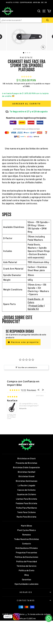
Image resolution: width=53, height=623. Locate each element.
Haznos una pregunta (24, 342)
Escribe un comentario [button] (27, 367)
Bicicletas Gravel (26, 476)
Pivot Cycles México (26, 530)
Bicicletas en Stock (26, 458)
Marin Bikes (26, 525)
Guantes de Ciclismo (26, 494)
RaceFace (26, 57)
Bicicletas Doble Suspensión (26, 467)
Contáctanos (26, 600)
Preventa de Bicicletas (26, 463)
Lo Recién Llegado (26, 485)
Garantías (26, 579)
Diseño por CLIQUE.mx (26, 618)
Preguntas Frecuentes (26, 552)
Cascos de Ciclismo (26, 490)
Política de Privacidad (26, 561)
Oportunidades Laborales (26, 584)
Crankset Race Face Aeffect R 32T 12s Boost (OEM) (11, 416)
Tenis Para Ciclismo (26, 512)
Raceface (12, 400)
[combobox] (21, 20)
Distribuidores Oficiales (26, 548)
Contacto (26, 543)
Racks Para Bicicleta (26, 516)
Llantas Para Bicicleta (26, 499)
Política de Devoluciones (26, 557)
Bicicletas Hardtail (26, 472)
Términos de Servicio (26, 566)
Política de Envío (26, 570)
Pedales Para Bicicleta (26, 503)
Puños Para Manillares (26, 507)
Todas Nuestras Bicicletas (26, 539)
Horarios (26, 592)
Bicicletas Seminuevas (26, 481)
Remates (26, 534)
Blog (26, 575)
